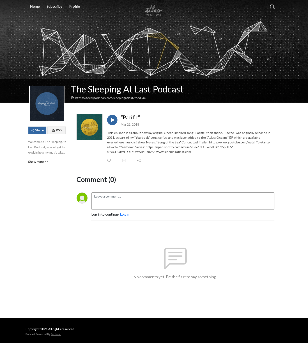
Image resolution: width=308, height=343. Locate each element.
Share (39, 130)
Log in (124, 214)
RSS (59, 130)
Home (35, 6)
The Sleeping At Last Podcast (127, 89)
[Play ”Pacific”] (112, 120)
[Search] (272, 6)
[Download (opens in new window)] (124, 160)
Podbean (56, 334)
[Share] (139, 160)
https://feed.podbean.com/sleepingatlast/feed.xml (110, 98)
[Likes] (109, 160)
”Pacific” (130, 117)
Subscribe (54, 6)
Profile (74, 6)
